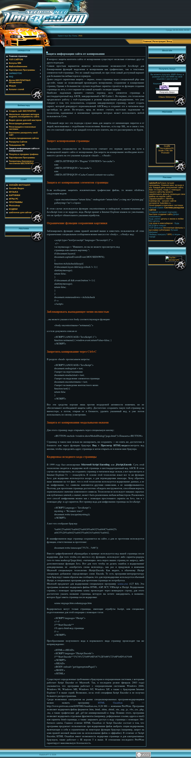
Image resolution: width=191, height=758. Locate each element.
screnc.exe (123, 583)
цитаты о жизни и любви (172, 219)
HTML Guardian (110, 702)
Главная (147, 41)
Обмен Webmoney (167, 97)
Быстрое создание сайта (161, 214)
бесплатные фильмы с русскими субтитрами (167, 229)
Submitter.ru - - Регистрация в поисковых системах (166, 204)
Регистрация (159, 41)
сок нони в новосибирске (161, 223)
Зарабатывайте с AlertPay (161, 198)
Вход (169, 41)
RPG (169, 234)
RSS (80, 36)
